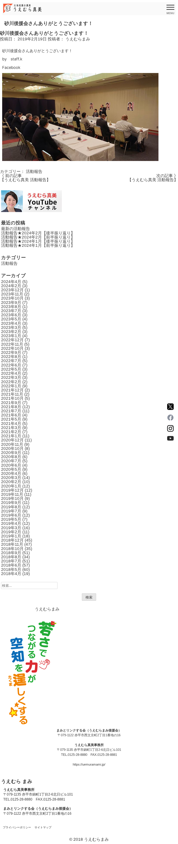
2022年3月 (11, 377)
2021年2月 (11, 431)
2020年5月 (11, 469)
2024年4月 (11, 281)
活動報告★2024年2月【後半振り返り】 (38, 233)
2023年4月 (11, 323)
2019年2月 (11, 532)
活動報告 (34, 171)
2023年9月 (11, 302)
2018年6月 (11, 565)
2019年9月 (11, 502)
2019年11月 (12, 494)
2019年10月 (12, 498)
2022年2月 (11, 382)
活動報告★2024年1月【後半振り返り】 (38, 241)
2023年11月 (12, 294)
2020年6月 (11, 465)
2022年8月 (11, 356)
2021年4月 (11, 423)
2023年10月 (12, 298)
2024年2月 (11, 286)
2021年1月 (11, 436)
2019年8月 (11, 507)
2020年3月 (11, 477)
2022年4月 (11, 373)
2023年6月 (11, 315)
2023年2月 (11, 331)
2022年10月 (12, 348)
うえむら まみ (16, 781)
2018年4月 (11, 573)
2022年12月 (12, 340)
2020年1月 (11, 486)
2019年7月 (11, 511)
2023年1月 (11, 335)
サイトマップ (43, 827)
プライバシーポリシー (17, 827)
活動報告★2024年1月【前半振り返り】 (38, 245)
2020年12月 (12, 440)
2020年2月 (11, 481)
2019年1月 (11, 536)
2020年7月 (11, 461)
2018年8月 (11, 557)
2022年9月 (11, 352)
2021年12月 (12, 390)
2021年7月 (11, 411)
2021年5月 (11, 419)
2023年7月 (11, 310)
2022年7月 (11, 360)
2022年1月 (11, 386)
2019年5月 (11, 519)
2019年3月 (11, 528)
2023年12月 (12, 290)
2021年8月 (11, 407)
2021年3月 (11, 427)
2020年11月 (12, 444)
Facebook (11, 67)
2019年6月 (11, 515)
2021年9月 (11, 402)
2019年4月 (11, 523)
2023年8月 (11, 306)
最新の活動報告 (15, 228)
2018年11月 (12, 544)
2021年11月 (12, 394)
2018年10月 (12, 548)
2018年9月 (11, 553)
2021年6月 (11, 415)
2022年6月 (11, 365)
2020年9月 (11, 452)
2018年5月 (11, 569)
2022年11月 (12, 344)
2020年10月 (12, 448)
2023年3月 (11, 327)
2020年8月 (11, 456)
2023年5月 (11, 319)
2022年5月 (11, 369)
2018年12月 (12, 540)
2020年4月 (11, 473)
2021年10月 (12, 398)
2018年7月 (11, 561)
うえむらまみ (77, 39)
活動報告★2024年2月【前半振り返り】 (38, 237)
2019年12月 (12, 490)
